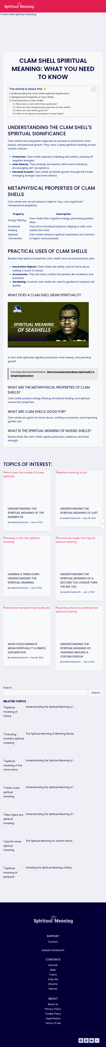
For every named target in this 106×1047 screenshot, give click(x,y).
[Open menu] (100, 6)
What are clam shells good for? (32, 110)
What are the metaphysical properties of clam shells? (43, 107)
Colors (53, 974)
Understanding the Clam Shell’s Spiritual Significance (40, 93)
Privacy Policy (53, 1009)
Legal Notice (53, 1018)
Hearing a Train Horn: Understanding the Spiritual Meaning (24, 578)
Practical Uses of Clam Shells (27, 100)
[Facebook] (81, 1040)
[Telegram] (97, 1040)
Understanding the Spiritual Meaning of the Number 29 (26, 513)
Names (53, 988)
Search (7, 687)
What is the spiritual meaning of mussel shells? (40, 113)
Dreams (53, 984)
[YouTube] (91, 1040)
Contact (53, 941)
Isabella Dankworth (19, 522)
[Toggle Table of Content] (92, 89)
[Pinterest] (86, 1040)
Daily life (53, 979)
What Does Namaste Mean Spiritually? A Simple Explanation (27, 648)
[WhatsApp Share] (102, 520)
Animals (53, 965)
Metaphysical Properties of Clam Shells (32, 97)
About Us (53, 1004)
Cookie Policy (53, 1013)
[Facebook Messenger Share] (102, 526)
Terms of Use (53, 1023)
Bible (53, 970)
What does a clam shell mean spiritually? (36, 104)
